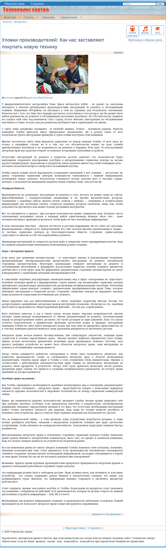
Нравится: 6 (98, 514)
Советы (29, 17)
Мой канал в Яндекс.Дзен (145, 40)
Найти (160, 4)
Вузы (157, 32)
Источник (8, 97)
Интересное (20, 21)
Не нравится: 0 (114, 514)
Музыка (145, 32)
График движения (132, 34)
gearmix (32, 97)
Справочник (68, 17)
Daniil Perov (45, 97)
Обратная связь (14, 3)
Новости (10, 17)
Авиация (48, 17)
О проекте (37, 3)
